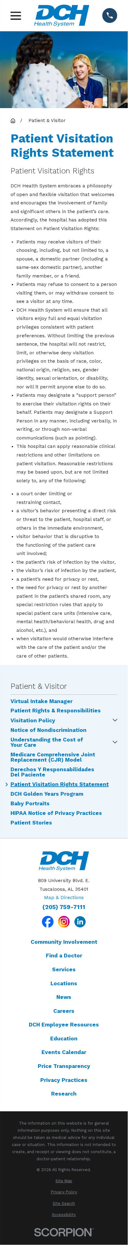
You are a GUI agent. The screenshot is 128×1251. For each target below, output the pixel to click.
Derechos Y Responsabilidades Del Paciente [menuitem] (52, 772)
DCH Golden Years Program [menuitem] (47, 794)
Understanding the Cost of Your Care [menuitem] (47, 742)
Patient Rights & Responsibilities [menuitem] (56, 710)
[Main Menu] (16, 16)
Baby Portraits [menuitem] (30, 803)
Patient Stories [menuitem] (31, 822)
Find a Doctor (64, 955)
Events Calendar (64, 1052)
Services (64, 969)
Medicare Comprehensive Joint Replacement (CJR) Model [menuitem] (53, 757)
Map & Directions (64, 897)
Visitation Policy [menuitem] (33, 720)
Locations (64, 983)
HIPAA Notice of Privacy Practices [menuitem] (56, 813)
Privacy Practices (63, 1080)
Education (63, 1038)
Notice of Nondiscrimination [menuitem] (48, 730)
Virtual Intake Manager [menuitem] (42, 701)
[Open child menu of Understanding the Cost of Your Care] (115, 743)
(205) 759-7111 (63, 907)
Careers (63, 1011)
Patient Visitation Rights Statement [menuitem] (60, 784)
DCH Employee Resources (64, 1024)
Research (64, 1094)
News (63, 997)
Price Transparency (64, 1066)
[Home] (62, 15)
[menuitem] (64, 1181)
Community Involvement (64, 942)
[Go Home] (13, 120)
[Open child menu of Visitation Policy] (115, 721)
